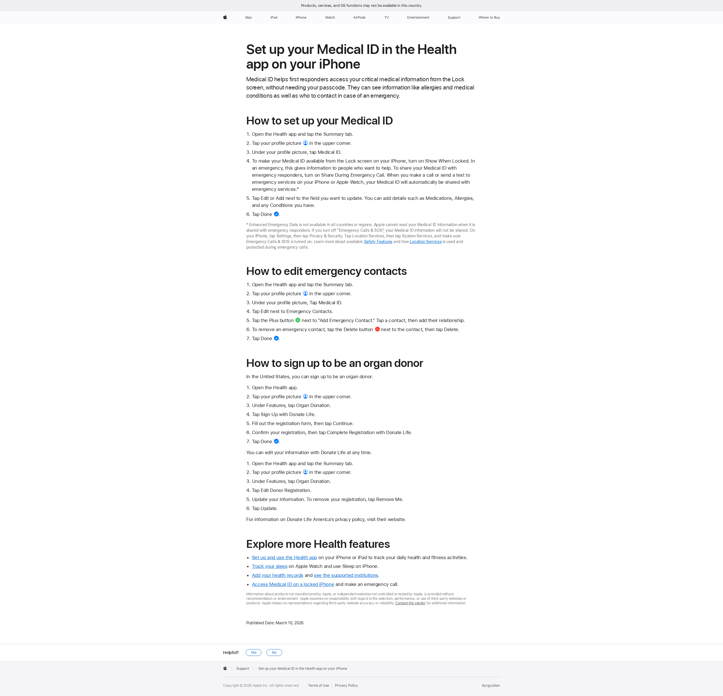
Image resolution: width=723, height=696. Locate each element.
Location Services (425, 241)
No (274, 653)
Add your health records (277, 575)
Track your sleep (270, 566)
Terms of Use (318, 686)
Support (242, 669)
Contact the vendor (410, 603)
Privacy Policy (346, 686)
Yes (253, 653)
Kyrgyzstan (491, 686)
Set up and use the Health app (284, 557)
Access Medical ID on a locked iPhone (293, 584)
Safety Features (378, 241)
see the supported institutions (346, 575)
